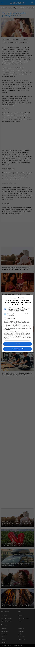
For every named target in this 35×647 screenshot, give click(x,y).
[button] (17, 318)
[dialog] (17, 323)
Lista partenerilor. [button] (8, 329)
